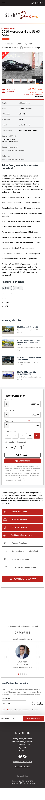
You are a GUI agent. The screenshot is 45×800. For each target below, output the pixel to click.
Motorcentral (29, 783)
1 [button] (18, 675)
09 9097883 (22, 632)
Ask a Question (33, 718)
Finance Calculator (19, 543)
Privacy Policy (22, 776)
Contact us (6, 710)
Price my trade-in (33, 421)
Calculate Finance (11, 90)
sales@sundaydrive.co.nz (22, 639)
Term (10, 431)
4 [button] (24, 675)
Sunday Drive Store (22, 766)
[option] (22, 65)
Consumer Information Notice (24, 567)
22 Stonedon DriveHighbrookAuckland (22, 747)
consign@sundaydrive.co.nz (22, 741)
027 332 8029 (22, 665)
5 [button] (26, 675)
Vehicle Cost (9, 400)
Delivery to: (6, 698)
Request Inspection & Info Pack (25, 551)
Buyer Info (39, 96)
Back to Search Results (10, 28)
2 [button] (20, 675)
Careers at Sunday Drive (22, 762)
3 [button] (22, 675)
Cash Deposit (9, 410)
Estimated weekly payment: (15, 442)
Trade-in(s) (8, 421)
